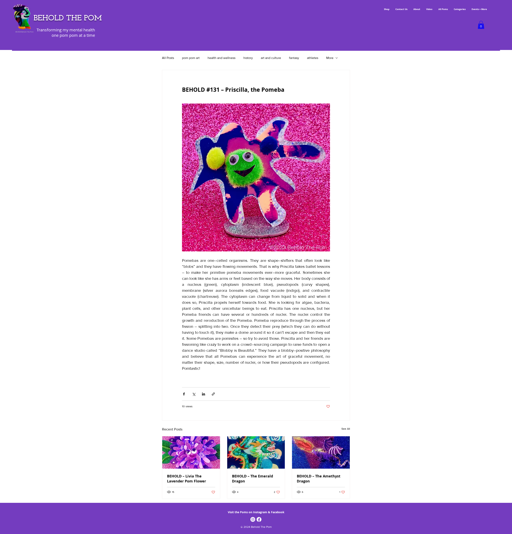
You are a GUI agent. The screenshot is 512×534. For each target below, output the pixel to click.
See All (345, 428)
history (248, 58)
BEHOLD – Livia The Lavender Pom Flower (186, 479)
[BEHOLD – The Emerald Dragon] (256, 452)
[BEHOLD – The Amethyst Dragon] (321, 452)
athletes (312, 58)
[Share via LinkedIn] (203, 394)
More (329, 58)
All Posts (168, 58)
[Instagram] (252, 519)
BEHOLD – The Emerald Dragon (252, 479)
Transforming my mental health (66, 30)
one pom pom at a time (73, 35)
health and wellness (221, 58)
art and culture (271, 58)
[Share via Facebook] (184, 394)
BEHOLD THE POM (68, 18)
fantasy (294, 58)
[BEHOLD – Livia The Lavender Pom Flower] (191, 452)
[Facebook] (259, 519)
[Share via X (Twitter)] (194, 394)
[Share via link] (213, 394)
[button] (481, 25)
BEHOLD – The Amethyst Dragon (318, 479)
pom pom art (191, 58)
